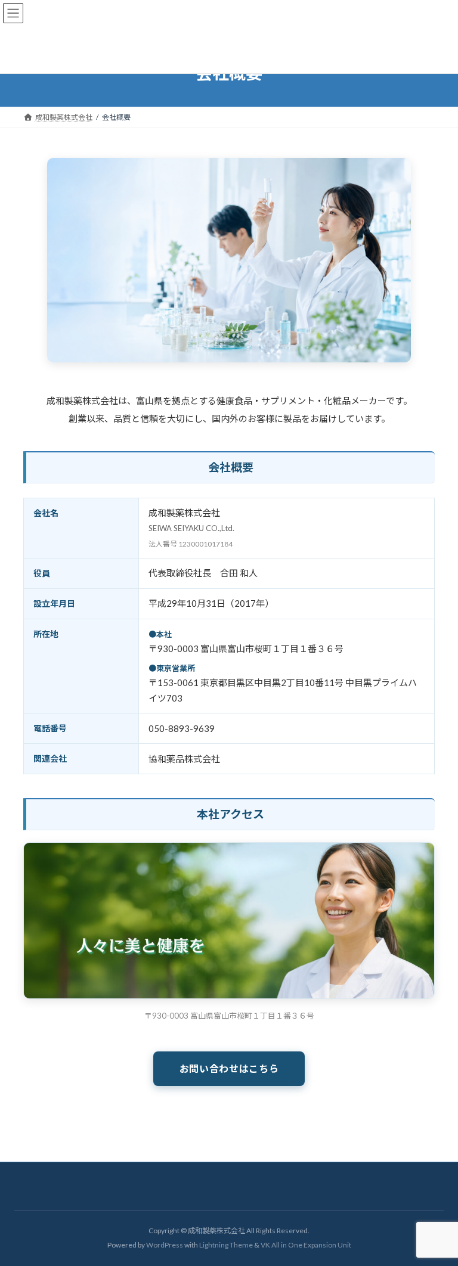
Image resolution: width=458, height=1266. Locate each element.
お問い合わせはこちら (229, 1068)
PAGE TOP (436, 1218)
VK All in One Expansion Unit (306, 1244)
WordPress (164, 1244)
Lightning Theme (226, 1244)
